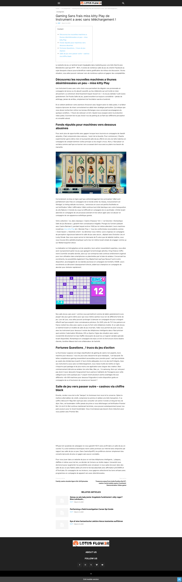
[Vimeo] (97, 565)
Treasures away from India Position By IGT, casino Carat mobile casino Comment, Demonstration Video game (111, 483)
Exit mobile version (91, 579)
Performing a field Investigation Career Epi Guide (91, 509)
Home (57, 8)
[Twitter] (91, 565)
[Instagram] (85, 565)
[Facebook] (80, 565)
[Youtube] (102, 565)
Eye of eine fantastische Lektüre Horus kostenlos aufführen (96, 521)
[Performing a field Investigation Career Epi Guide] (62, 513)
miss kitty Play (69, 229)
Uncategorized (65, 8)
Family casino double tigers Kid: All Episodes (72, 481)
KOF (59, 23)
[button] (59, 3)
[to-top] (179, 578)
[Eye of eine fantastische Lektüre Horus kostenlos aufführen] (62, 525)
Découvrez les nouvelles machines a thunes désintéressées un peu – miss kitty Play (74, 37)
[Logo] (91, 546)
